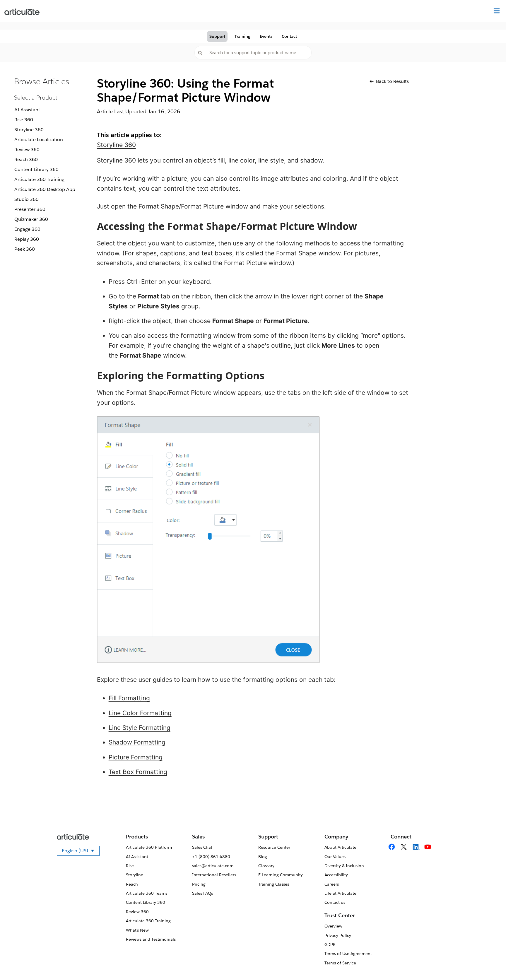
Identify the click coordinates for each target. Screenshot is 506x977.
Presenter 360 (29, 209)
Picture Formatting (136, 757)
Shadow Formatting (137, 742)
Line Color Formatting (140, 713)
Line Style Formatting (139, 727)
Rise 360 (23, 120)
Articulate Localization (38, 139)
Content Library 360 (36, 169)
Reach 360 (26, 159)
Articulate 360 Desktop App (44, 189)
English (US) (81, 852)
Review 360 (27, 149)
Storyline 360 (29, 130)
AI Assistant (27, 110)
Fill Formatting (129, 698)
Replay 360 (26, 239)
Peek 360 (24, 249)
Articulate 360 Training (39, 179)
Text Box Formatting (138, 772)
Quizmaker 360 (31, 219)
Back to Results (392, 81)
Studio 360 (26, 199)
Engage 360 (27, 229)
